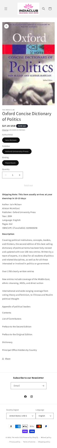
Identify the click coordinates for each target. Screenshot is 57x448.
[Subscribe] (43, 385)
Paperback (12, 163)
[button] (6, 9)
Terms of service (29, 442)
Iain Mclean (12, 141)
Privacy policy (15, 442)
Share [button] (8, 358)
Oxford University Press (18, 152)
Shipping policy (44, 442)
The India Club (17, 437)
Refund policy (46, 437)
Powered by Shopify (30, 437)
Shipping (5, 130)
